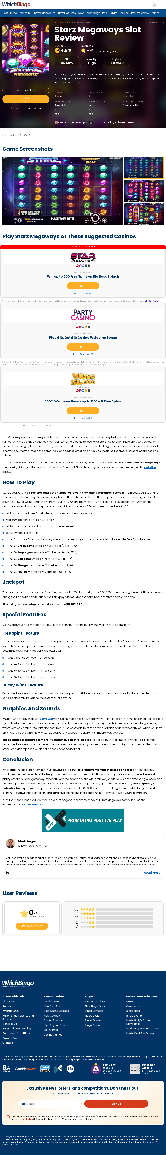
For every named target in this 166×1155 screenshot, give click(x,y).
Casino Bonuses (54, 1020)
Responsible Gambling (16, 1028)
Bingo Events (134, 1016)
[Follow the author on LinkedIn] (7, 872)
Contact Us (9, 1024)
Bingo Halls (133, 1011)
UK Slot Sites (51, 1001)
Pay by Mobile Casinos (145, 13)
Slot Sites (64, 22)
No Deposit (92, 1016)
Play (26, 99)
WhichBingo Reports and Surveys (18, 1017)
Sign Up (116, 1104)
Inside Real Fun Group (140, 1033)
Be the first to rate (83, 293)
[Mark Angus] (57, 122)
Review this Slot (32, 926)
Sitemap (7, 1043)
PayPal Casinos (119, 13)
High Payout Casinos (56, 1025)
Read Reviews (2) (83, 354)
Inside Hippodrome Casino (143, 1028)
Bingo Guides (93, 1025)
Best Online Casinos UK (16, 13)
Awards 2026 (10, 1011)
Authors (7, 1006)
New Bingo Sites (95, 1006)
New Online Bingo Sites (92, 13)
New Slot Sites (67, 13)
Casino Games (53, 1035)
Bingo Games (93, 1020)
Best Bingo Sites (95, 1001)
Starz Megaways (88, 22)
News (129, 1001)
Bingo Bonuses (94, 1011)
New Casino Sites (44, 13)
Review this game (107, 51)
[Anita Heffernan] (91, 122)
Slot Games (74, 22)
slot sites (34, 108)
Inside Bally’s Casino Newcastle (138, 1022)
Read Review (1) (83, 418)
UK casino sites (32, 804)
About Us (8, 1001)
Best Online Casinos (56, 1011)
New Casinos (52, 1016)
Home (57, 22)
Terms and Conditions (16, 1033)
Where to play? (26, 90)
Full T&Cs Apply (151, 301)
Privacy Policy (11, 1038)
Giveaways (133, 1006)
